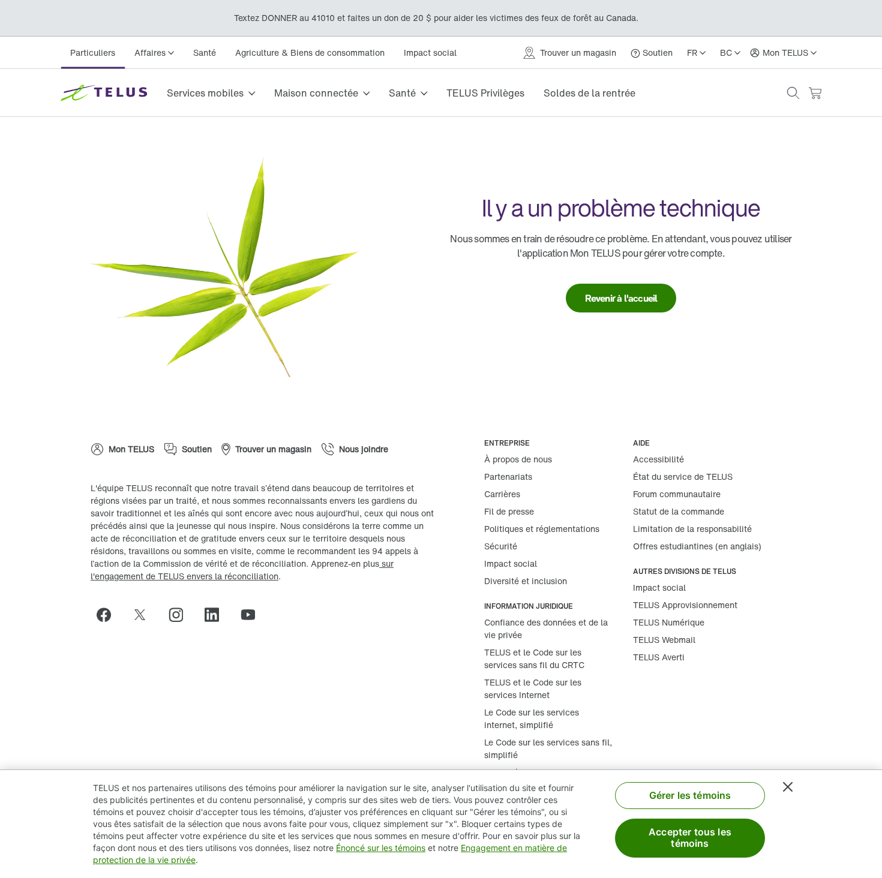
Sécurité (500, 546)
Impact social (430, 52)
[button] (793, 93)
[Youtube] (253, 615)
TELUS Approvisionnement (685, 605)
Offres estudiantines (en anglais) (697, 546)
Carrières (502, 494)
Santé (204, 52)
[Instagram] (181, 615)
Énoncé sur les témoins (380, 848)
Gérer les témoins (690, 795)
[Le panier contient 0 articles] (814, 93)
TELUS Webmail (664, 639)
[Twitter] (145, 615)
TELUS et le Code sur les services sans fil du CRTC (534, 658)
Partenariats (508, 476)
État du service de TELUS (683, 476)
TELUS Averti (659, 657)
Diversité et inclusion (525, 581)
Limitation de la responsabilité (692, 528)
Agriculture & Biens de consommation (310, 52)
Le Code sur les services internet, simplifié (531, 718)
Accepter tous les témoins (690, 837)
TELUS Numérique (668, 622)
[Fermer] (788, 787)
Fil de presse (509, 511)
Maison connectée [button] (316, 93)
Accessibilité (658, 459)
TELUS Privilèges (485, 93)
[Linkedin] (217, 615)
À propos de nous (518, 459)
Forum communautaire (677, 494)
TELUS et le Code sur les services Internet (532, 688)
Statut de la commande (678, 511)
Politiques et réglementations (541, 528)
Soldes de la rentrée (589, 93)
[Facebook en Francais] (109, 615)
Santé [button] (402, 93)
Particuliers (92, 52)
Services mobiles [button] (205, 93)
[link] (621, 298)
